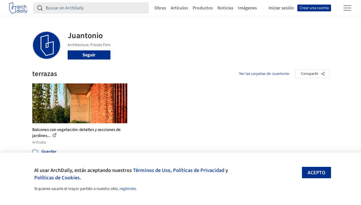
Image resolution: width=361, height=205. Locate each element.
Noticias (225, 8)
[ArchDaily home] (18, 8)
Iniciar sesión (281, 8)
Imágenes (247, 8)
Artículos (179, 8)
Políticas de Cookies (57, 177)
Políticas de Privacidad (198, 170)
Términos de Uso (151, 170)
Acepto (316, 172)
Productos (203, 8)
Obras (160, 8)
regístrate (128, 189)
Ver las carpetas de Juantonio (264, 74)
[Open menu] (347, 8)
